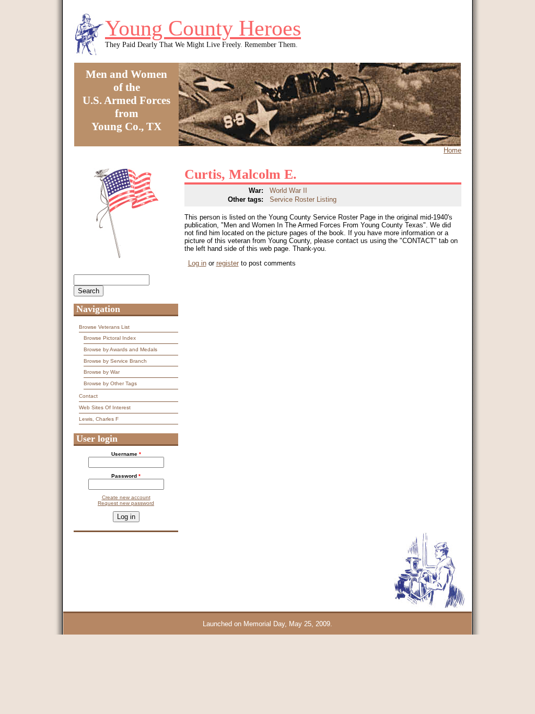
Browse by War (102, 372)
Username (126, 454)
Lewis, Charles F (99, 419)
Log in (197, 263)
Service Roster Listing (303, 199)
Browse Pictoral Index (110, 338)
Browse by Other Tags (110, 383)
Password (126, 476)
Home (452, 150)
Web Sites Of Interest (105, 407)
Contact (88, 396)
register (227, 263)
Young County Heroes (203, 28)
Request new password (126, 503)
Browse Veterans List (104, 327)
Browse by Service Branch (115, 361)
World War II (288, 190)
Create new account (126, 497)
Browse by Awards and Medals (120, 349)
